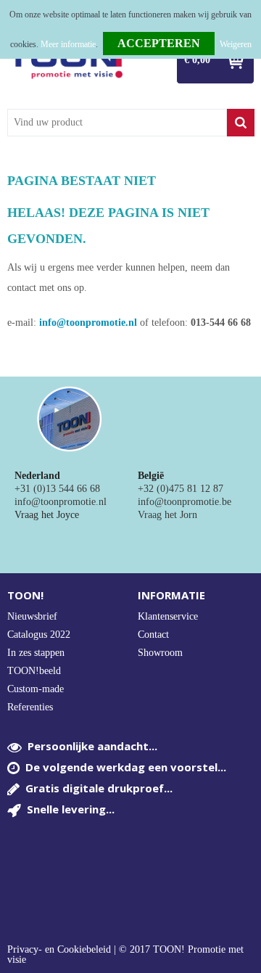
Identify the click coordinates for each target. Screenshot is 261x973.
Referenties (30, 707)
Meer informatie (68, 44)
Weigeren (236, 44)
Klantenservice (168, 616)
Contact (153, 634)
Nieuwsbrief (32, 616)
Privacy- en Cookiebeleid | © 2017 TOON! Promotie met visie (125, 955)
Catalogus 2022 (38, 634)
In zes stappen (36, 652)
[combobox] (117, 122)
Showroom (160, 652)
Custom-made (35, 688)
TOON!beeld (34, 670)
